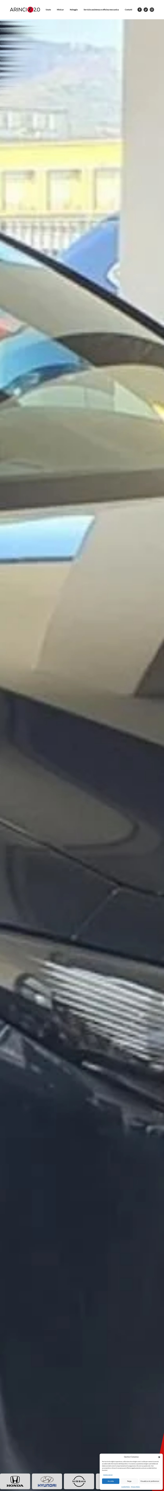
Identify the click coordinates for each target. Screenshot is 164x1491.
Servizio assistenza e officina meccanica (101, 9)
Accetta (111, 1481)
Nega (129, 1481)
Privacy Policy (135, 1487)
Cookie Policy (125, 1487)
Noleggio (74, 9)
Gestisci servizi (107, 1475)
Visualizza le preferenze (149, 1481)
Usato (48, 9)
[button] (159, 1457)
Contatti (128, 9)
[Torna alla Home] (25, 9)
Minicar (60, 9)
